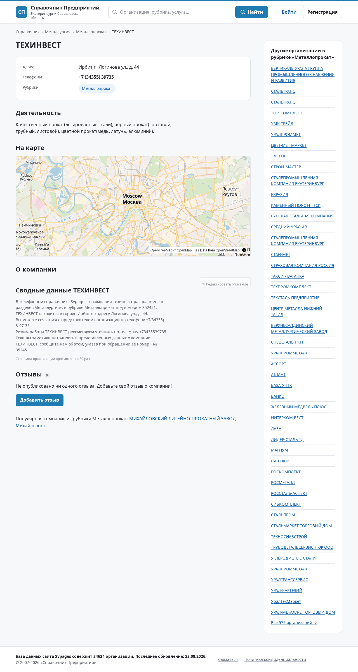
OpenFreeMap (161, 250)
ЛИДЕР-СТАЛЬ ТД (287, 439)
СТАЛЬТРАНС (283, 91)
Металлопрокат (91, 31)
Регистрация (322, 12)
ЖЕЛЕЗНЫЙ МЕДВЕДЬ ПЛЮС (298, 406)
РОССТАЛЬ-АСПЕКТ (289, 493)
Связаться (228, 659)
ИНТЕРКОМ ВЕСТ (287, 417)
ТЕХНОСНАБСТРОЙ (289, 536)
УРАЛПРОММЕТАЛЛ (289, 353)
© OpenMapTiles (186, 250)
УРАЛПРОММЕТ (286, 134)
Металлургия (57, 31)
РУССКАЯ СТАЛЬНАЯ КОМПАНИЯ (302, 216)
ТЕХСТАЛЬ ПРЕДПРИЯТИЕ (295, 297)
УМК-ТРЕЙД (282, 123)
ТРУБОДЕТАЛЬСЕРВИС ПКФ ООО (302, 547)
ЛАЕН (276, 428)
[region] (133, 206)
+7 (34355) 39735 (96, 77)
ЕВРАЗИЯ (279, 194)
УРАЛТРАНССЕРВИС (289, 579)
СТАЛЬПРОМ (283, 514)
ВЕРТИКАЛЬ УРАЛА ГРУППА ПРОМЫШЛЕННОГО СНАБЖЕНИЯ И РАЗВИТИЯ (303, 74)
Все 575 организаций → (294, 622)
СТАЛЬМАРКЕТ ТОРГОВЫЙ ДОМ (301, 525)
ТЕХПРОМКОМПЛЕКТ (291, 286)
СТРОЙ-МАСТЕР (286, 166)
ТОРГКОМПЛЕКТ (286, 113)
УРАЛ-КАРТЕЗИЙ (286, 590)
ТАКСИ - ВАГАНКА (287, 276)
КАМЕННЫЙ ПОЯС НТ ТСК (296, 205)
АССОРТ (278, 363)
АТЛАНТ (278, 374)
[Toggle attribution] (244, 250)
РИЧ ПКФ (280, 461)
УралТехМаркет (286, 601)
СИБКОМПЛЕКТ (286, 504)
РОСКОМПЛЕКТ (286, 471)
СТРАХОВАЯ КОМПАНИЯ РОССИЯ (302, 265)
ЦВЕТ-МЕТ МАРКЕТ (289, 145)
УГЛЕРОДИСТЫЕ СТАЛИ (293, 558)
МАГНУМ (279, 450)
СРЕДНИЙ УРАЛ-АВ (289, 226)
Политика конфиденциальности (275, 659)
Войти (289, 12)
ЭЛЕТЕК (278, 156)
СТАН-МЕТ (280, 254)
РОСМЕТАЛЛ (283, 482)
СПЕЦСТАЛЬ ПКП (287, 342)
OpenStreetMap (228, 250)
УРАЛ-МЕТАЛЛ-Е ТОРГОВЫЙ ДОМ (303, 612)
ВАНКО (277, 396)
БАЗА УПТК (281, 385)
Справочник (27, 31)
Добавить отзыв (39, 400)
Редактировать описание (225, 284)
